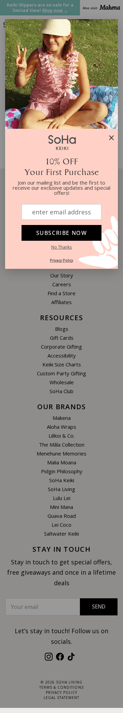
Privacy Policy (61, 260)
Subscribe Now (61, 233)
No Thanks (61, 247)
